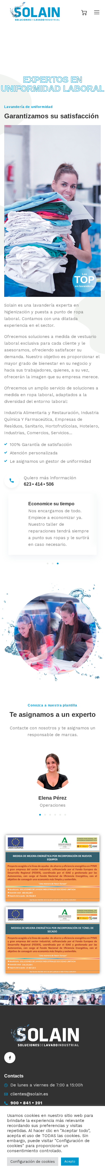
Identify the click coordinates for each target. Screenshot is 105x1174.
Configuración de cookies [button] (32, 1161)
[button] (3, 47)
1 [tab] (47, 563)
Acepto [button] (69, 1161)
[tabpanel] (52, 524)
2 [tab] (52, 563)
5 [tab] (60, 815)
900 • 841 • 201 (26, 1102)
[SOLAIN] (36, 12)
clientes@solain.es (29, 1093)
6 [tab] (65, 815)
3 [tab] (58, 563)
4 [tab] (55, 815)
